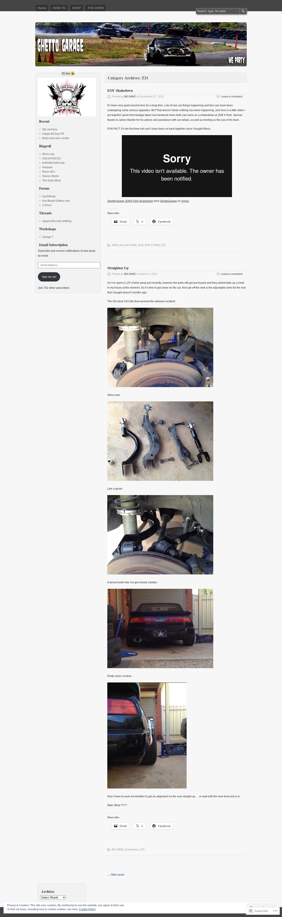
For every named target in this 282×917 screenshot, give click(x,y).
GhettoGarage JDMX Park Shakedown (130, 201)
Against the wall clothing (56, 221)
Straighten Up (117, 267)
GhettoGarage (168, 201)
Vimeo (185, 201)
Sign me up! (49, 276)
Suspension (131, 849)
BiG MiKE (130, 96)
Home (42, 8)
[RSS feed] (68, 73)
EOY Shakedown (120, 90)
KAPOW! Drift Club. (53, 162)
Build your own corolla (55, 138)
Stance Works (50, 176)
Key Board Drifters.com (56, 200)
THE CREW (95, 8)
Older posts (115, 874)
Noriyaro (47, 167)
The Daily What (51, 180)
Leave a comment (231, 96)
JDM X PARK (152, 245)
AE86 (115, 245)
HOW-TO (59, 8)
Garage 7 (48, 237)
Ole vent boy (49, 129)
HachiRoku (49, 196)
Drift (140, 245)
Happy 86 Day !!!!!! (53, 133)
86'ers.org (48, 154)
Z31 (163, 245)
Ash (121, 245)
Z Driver (47, 205)
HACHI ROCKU (51, 158)
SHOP (76, 8)
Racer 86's (48, 171)
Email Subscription (53, 244)
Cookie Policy (87, 909)
